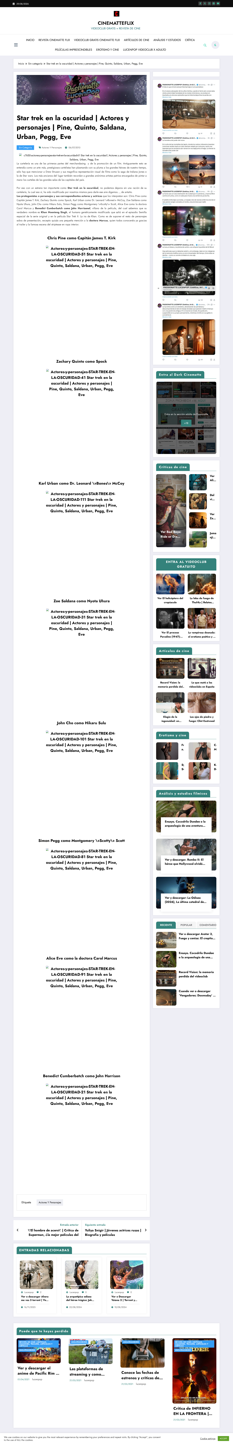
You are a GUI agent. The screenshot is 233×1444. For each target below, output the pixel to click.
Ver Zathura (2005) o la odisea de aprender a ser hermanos (213, 516)
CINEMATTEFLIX (116, 23)
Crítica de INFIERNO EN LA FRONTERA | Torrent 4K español (191, 1411)
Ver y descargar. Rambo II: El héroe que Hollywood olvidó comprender (184, 862)
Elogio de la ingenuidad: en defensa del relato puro (170, 719)
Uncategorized (27, 1350)
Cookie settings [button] (207, 1438)
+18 (186, 423)
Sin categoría (25, 147)
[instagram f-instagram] (209, 3)
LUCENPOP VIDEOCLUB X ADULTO (144, 50)
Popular (186, 925)
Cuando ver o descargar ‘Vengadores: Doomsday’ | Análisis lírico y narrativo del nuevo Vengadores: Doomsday (196, 993)
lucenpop (29, 1292)
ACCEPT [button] (223, 1438)
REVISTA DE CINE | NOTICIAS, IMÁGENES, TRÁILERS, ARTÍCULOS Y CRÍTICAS (35, 1344)
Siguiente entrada (95, 1224)
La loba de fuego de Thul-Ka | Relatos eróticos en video (202, 600)
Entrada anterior (69, 1224)
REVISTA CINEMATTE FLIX (54, 40)
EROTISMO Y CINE (107, 50)
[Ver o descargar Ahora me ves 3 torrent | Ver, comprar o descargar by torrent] (36, 1274)
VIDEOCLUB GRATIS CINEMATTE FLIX (97, 40)
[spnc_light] (215, 45)
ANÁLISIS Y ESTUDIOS (167, 40)
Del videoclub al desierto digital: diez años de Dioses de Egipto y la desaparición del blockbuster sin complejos (213, 497)
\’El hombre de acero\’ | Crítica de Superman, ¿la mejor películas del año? (53, 1232)
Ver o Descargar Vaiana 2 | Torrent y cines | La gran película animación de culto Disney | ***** (125, 1298)
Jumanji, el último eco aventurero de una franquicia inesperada (213, 535)
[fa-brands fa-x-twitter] (205, 3)
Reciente (166, 925)
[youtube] (218, 3)
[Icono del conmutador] (15, 45)
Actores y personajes (52, 147)
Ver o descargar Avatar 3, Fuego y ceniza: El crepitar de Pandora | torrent (196, 936)
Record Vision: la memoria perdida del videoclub (170, 685)
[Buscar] (205, 45)
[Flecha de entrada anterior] (18, 1230)
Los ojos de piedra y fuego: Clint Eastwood (202, 719)
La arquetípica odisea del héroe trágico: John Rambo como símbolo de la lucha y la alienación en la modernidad (79, 1298)
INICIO (30, 40)
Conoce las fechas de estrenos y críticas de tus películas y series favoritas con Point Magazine (140, 1375)
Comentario (207, 925)
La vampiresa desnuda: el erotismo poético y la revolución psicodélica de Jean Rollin (201, 635)
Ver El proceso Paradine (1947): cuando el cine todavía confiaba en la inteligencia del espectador (170, 635)
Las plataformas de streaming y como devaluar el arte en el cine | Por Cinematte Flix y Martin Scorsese (89, 1371)
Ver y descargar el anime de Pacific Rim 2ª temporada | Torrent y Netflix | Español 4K (38, 1370)
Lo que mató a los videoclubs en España (201, 684)
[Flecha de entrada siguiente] (146, 1230)
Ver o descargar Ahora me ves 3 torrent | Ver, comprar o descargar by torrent (35, 1298)
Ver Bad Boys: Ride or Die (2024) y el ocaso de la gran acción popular (171, 534)
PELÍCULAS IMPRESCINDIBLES (73, 50)
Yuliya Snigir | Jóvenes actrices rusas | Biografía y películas (113, 1232)
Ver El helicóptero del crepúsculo (170, 600)
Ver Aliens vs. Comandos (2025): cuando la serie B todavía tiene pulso (213, 478)
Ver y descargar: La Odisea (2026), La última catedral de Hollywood (184, 900)
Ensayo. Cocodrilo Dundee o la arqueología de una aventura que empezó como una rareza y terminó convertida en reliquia (185, 823)
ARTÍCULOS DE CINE (136, 40)
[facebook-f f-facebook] (200, 3)
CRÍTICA (190, 40)
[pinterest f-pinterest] (214, 3)
